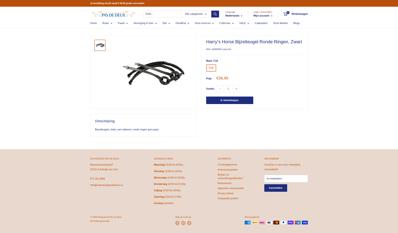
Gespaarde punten (228, 198)
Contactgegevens (227, 164)
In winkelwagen (230, 100)
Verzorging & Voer (143, 23)
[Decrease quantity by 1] (220, 89)
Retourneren (224, 183)
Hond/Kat (181, 23)
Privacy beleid (225, 193)
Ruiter (105, 23)
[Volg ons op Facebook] (177, 223)
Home (93, 23)
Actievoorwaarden (228, 169)
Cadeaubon (261, 23)
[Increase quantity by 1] (236, 89)
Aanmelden (275, 188)
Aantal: (210, 88)
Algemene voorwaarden (231, 188)
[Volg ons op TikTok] (189, 223)
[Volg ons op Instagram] (183, 223)
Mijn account (261, 15)
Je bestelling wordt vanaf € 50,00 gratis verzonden (117, 3)
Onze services (203, 23)
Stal (164, 23)
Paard (121, 23)
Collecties (224, 23)
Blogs (296, 23)
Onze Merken (280, 23)
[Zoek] (215, 14)
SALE (242, 23)
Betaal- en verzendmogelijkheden (230, 176)
